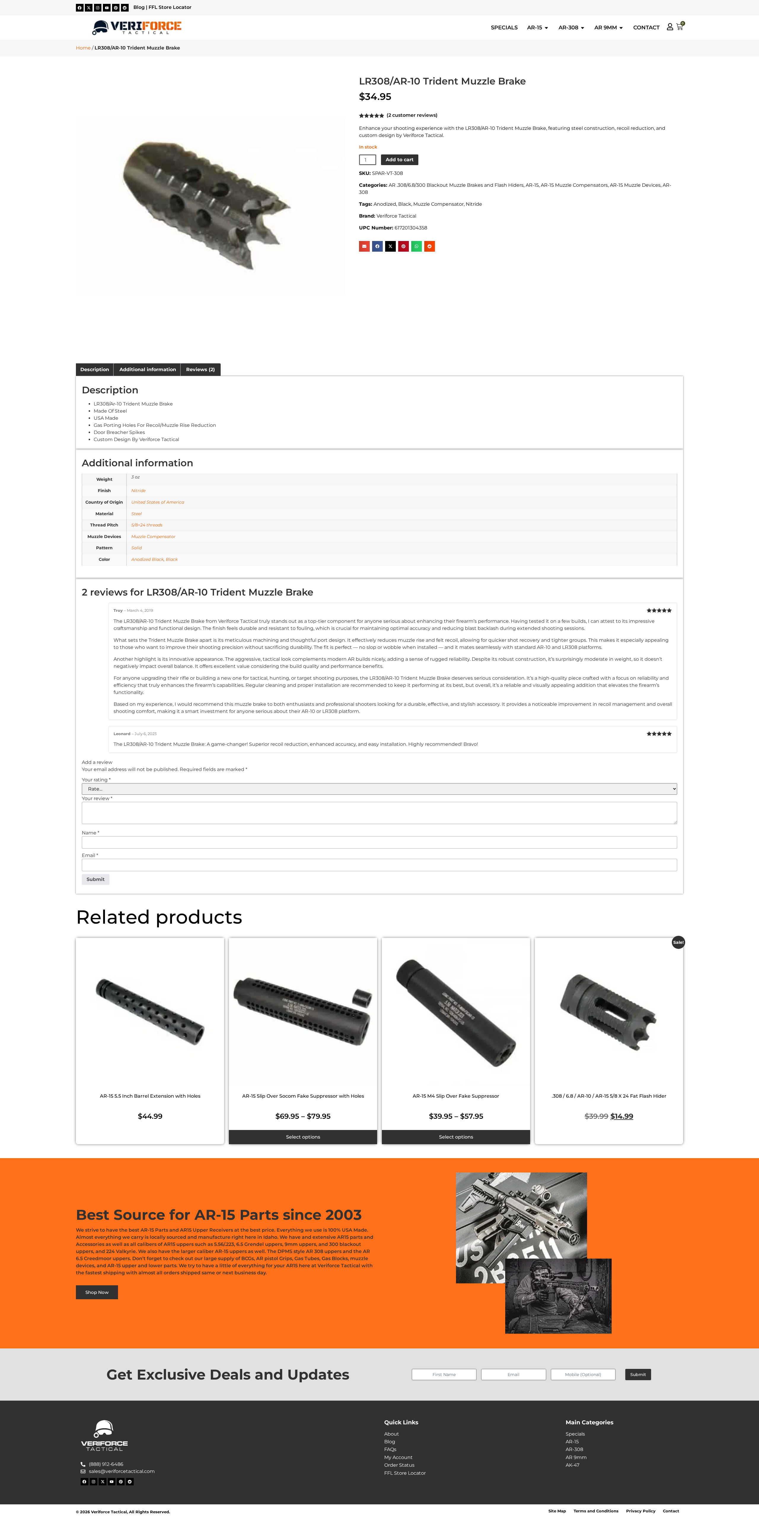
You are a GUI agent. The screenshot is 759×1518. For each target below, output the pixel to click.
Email (90, 855)
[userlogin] (670, 26)
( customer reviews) (412, 115)
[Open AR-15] (546, 27)
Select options (303, 1136)
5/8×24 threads (146, 525)
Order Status (399, 1465)
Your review (97, 798)
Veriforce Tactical (396, 216)
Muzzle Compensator (438, 204)
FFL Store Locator (170, 7)
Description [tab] (94, 369)
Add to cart (400, 159)
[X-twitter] (89, 8)
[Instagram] (98, 8)
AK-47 (572, 1465)
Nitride (474, 204)
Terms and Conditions (596, 1511)
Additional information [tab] (147, 369)
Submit (638, 1374)
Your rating (96, 780)
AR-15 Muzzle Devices (635, 185)
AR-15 (532, 185)
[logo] (136, 28)
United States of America (157, 502)
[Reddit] (125, 8)
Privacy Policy (641, 1511)
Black (404, 204)
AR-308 (574, 1449)
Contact (671, 1511)
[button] (364, 246)
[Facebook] (80, 8)
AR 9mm (576, 1457)
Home (83, 48)
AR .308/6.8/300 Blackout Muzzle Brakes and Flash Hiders (456, 185)
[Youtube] (107, 8)
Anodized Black (147, 559)
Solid (136, 547)
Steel (136, 513)
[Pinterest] (116, 8)
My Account (398, 1457)
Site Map (557, 1511)
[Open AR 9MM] (621, 27)
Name (90, 833)
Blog (139, 7)
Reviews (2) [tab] (200, 369)
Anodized (385, 204)
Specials (575, 1434)
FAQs (390, 1449)
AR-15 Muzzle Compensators (574, 185)
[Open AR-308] (582, 27)
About (391, 1434)
